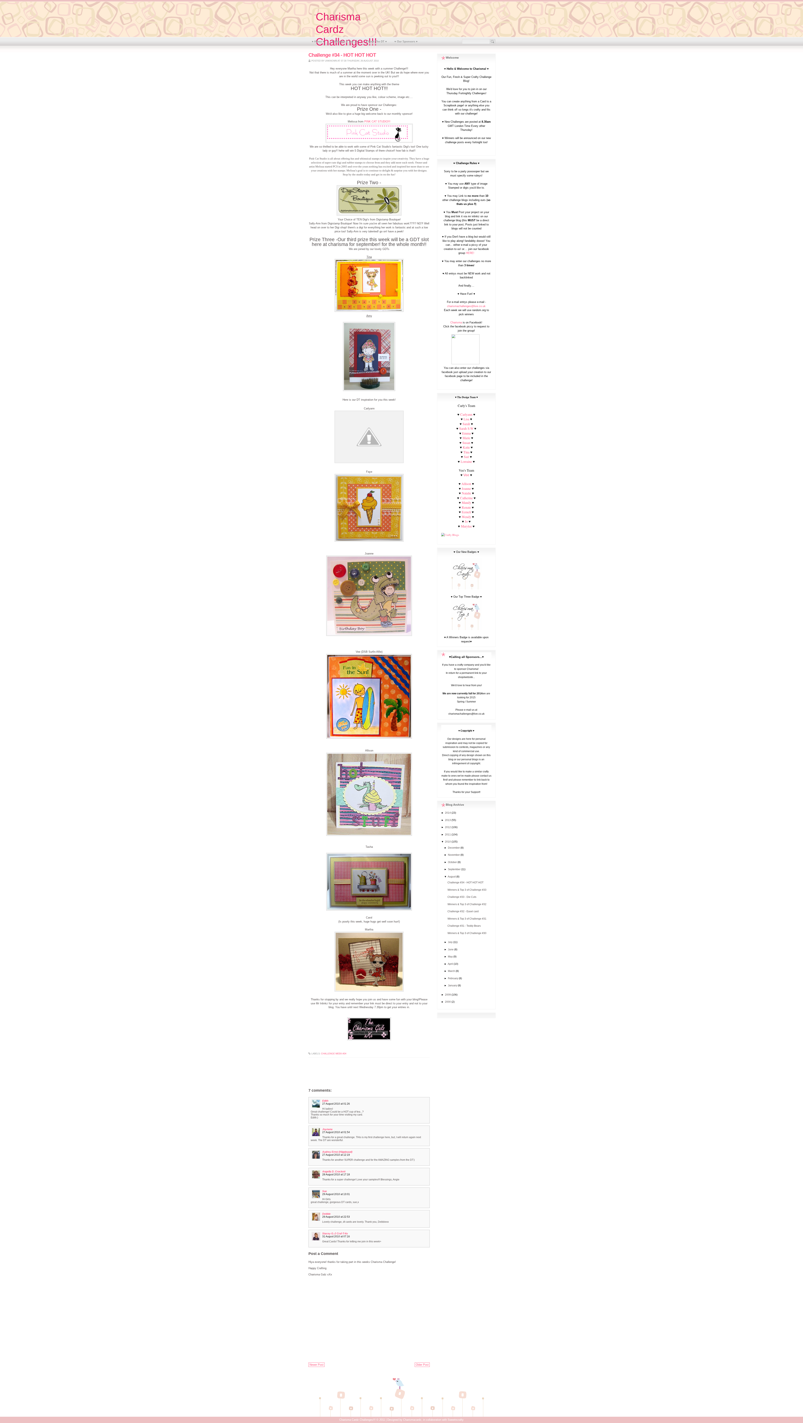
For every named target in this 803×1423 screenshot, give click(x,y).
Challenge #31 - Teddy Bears (464, 925)
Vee (466, 475)
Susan (466, 442)
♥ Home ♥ (318, 41)
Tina (466, 452)
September (454, 869)
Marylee (466, 526)
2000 (448, 1001)
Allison (466, 483)
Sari (466, 456)
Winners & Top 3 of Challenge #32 (467, 904)
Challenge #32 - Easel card (463, 911)
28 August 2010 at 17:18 (336, 1174)
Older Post (422, 1364)
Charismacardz (412, 1419)
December (454, 847)
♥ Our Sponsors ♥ (406, 41)
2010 (448, 841)
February (453, 978)
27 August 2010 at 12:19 (336, 1154)
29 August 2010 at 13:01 (336, 1194)
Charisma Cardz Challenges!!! (357, 1419)
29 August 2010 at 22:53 (336, 1216)
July (450, 942)
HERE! (470, 253)
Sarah (466, 424)
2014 (448, 812)
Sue (324, 1191)
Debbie (326, 1213)
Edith (325, 1100)
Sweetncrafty (456, 1419)
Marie (466, 438)
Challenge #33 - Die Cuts (462, 896)
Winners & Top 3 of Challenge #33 (467, 889)
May (450, 956)
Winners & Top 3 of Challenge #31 (467, 918)
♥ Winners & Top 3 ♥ (345, 41)
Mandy (466, 502)
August (452, 876)
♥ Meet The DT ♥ (376, 41)
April (451, 963)
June (451, 949)
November (454, 854)
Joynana (327, 1129)
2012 (448, 827)
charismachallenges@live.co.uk (466, 306)
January (453, 985)
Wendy (466, 517)
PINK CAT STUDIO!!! (377, 121)
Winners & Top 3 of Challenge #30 (467, 933)
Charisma (456, 322)
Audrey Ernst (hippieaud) (337, 1151)
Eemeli (466, 512)
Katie (466, 447)
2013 (448, 820)
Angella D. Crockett (333, 1171)
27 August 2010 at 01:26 (336, 1103)
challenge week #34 (333, 1053)
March (452, 971)
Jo (466, 521)
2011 (448, 834)
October (453, 862)
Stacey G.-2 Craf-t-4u (335, 1233)
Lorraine (466, 461)
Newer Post (316, 1364)
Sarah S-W (466, 428)
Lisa (466, 419)
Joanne (466, 488)
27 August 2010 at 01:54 (336, 1132)
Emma (466, 433)
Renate (467, 507)
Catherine (466, 498)
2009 (448, 994)
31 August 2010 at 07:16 (336, 1236)
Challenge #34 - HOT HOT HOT (465, 882)
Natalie (466, 493)
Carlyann (466, 414)
